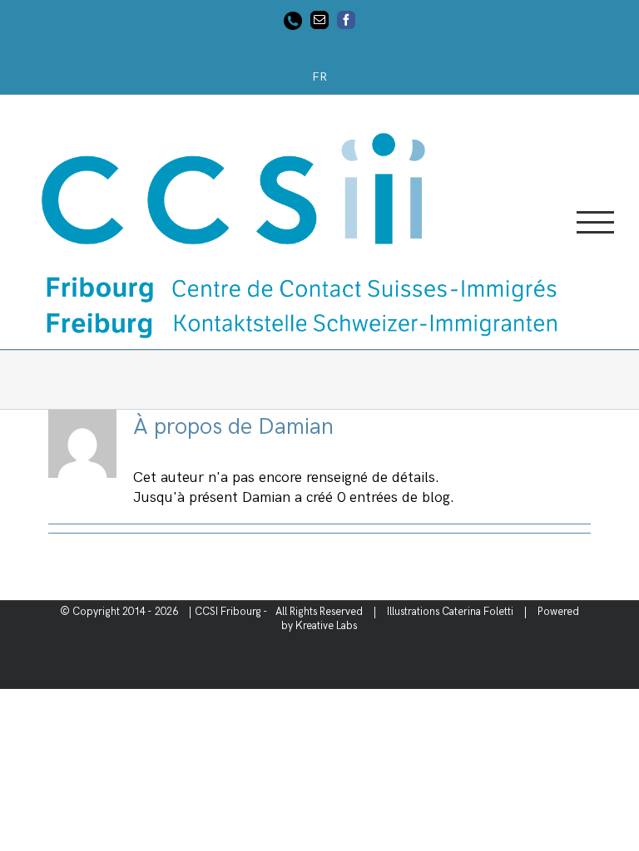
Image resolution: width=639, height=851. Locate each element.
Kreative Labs (326, 625)
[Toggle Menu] (595, 222)
